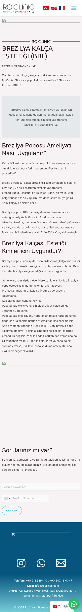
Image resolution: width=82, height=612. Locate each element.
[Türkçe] (46, 8)
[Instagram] (21, 563)
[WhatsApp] (41, 563)
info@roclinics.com (47, 585)
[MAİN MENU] (73, 8)
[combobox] (6, 498)
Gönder (12, 510)
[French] (62, 8)
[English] (54, 8)
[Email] (61, 563)
